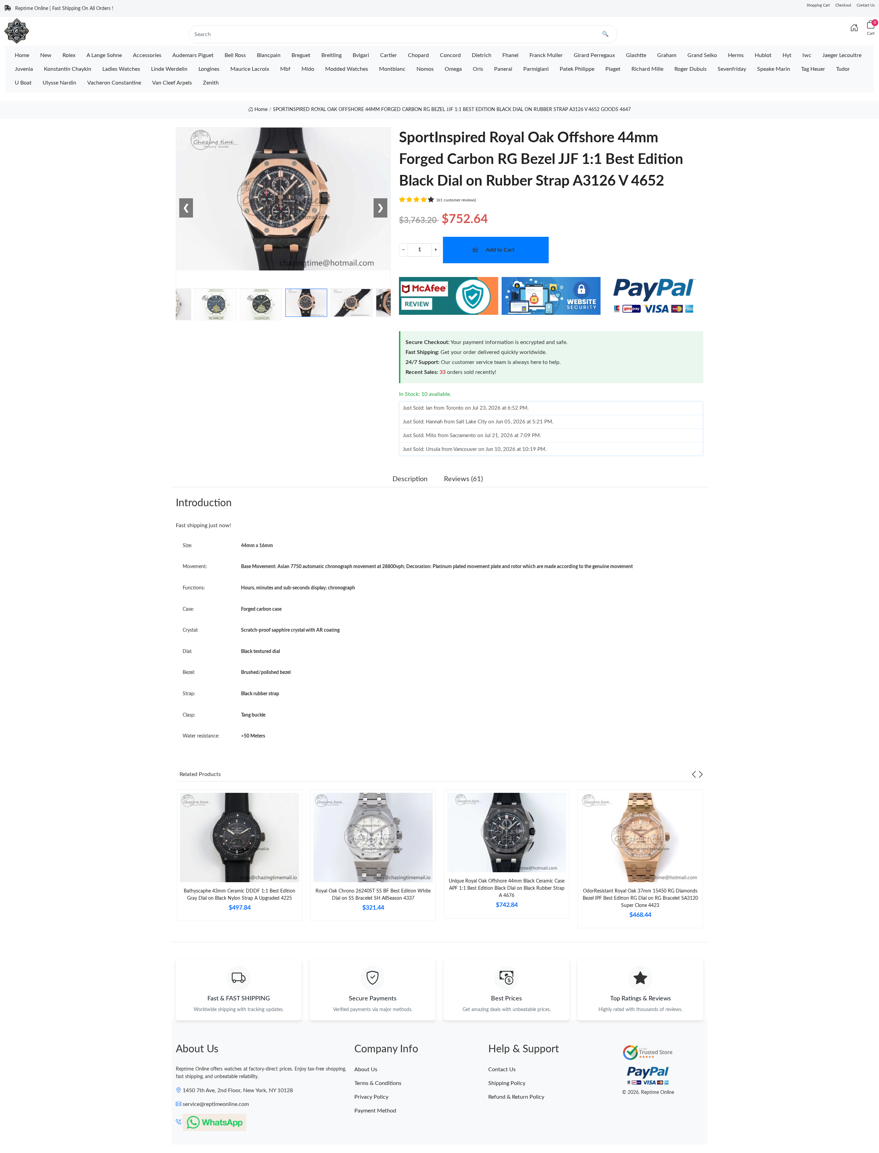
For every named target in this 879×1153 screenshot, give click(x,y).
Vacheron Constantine (114, 83)
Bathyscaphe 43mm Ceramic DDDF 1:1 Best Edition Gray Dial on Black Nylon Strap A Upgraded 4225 (239, 895)
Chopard (418, 55)
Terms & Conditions (377, 1083)
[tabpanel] (239, 858)
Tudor (843, 69)
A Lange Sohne (104, 55)
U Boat (23, 83)
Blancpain (269, 55)
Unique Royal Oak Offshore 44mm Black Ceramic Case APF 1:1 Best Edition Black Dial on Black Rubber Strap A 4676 (506, 888)
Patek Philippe (577, 69)
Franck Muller (546, 55)
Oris (478, 69)
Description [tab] (409, 479)
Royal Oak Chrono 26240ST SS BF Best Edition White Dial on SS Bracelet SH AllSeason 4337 (373, 895)
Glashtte (636, 55)
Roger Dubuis (690, 69)
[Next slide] (700, 774)
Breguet (301, 55)
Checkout (843, 5)
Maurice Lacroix (249, 69)
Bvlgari (361, 55)
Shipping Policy (506, 1083)
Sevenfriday (732, 69)
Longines (208, 69)
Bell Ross (235, 55)
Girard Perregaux (594, 55)
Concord (450, 55)
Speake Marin (773, 69)
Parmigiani (536, 69)
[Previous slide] (693, 774)
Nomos (425, 69)
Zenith (211, 83)
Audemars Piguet (193, 55)
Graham (666, 55)
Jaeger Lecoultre (841, 55)
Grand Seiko (702, 55)
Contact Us (866, 5)
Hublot (763, 55)
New (46, 55)
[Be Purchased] (29, 1128)
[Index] (854, 28)
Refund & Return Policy (516, 1097)
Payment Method (375, 1110)
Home (22, 55)
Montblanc (392, 69)
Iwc (806, 55)
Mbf (285, 69)
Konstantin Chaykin (67, 69)
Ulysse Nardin (59, 83)
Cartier (388, 55)
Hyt (787, 55)
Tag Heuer (813, 69)
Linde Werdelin (169, 69)
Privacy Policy (371, 1097)
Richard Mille (647, 69)
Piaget (612, 69)
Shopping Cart (818, 5)
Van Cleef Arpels (172, 83)
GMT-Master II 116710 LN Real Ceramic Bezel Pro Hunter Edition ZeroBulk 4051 (89, 1127)
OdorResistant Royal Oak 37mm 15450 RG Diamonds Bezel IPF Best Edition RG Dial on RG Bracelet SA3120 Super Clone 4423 (640, 898)
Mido (307, 69)
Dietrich (481, 55)
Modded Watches (346, 69)
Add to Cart (500, 250)
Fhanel (510, 55)
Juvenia (24, 69)
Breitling (331, 55)
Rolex (69, 55)
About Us (365, 1069)
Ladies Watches (121, 69)
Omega (453, 69)
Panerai (503, 69)
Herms (736, 55)
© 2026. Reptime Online (648, 1092)
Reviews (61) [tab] (463, 479)
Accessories (147, 55)
